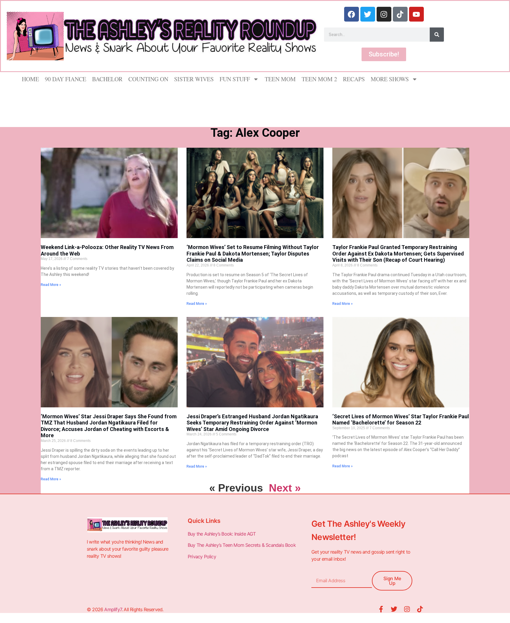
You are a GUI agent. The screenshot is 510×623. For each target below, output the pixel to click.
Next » (285, 488)
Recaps (354, 79)
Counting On (148, 79)
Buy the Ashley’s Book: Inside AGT (222, 534)
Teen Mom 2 (319, 79)
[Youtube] (416, 14)
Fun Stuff (235, 79)
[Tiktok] (400, 14)
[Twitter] (367, 14)
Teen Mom (280, 79)
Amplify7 (113, 609)
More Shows (390, 79)
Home (30, 79)
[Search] (437, 34)
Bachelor (107, 79)
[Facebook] (351, 14)
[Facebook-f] (381, 609)
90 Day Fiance (65, 79)
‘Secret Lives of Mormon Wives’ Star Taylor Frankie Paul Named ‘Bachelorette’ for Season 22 (400, 419)
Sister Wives (194, 79)
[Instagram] (384, 14)
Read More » (51, 285)
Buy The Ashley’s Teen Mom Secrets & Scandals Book (242, 545)
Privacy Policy (202, 556)
